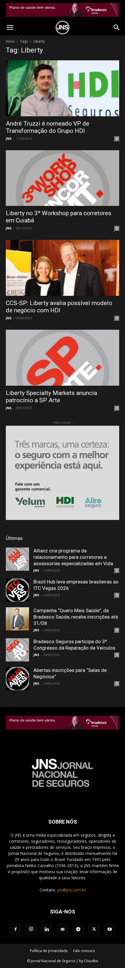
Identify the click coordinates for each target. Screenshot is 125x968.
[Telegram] (78, 929)
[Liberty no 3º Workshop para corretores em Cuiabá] (62, 178)
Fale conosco (84, 950)
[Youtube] (109, 929)
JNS (9, 138)
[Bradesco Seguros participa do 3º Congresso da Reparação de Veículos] (17, 649)
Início (10, 41)
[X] (94, 929)
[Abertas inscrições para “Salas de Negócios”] (17, 678)
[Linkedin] (47, 929)
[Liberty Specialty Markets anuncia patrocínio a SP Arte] (62, 358)
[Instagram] (31, 929)
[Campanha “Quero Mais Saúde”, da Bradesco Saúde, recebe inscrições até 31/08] (17, 618)
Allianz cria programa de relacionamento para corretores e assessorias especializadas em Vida (73, 557)
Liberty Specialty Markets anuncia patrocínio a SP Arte (51, 396)
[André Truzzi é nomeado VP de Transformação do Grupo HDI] (62, 88)
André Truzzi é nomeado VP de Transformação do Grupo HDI (47, 127)
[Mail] (62, 929)
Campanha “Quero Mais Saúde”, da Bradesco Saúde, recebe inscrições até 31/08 (75, 617)
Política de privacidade (49, 950)
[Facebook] (15, 929)
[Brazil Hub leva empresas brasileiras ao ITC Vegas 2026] (17, 590)
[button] (10, 27)
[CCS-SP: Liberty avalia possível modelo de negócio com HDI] (62, 268)
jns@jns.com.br (71, 890)
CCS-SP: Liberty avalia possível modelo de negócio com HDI (59, 307)
